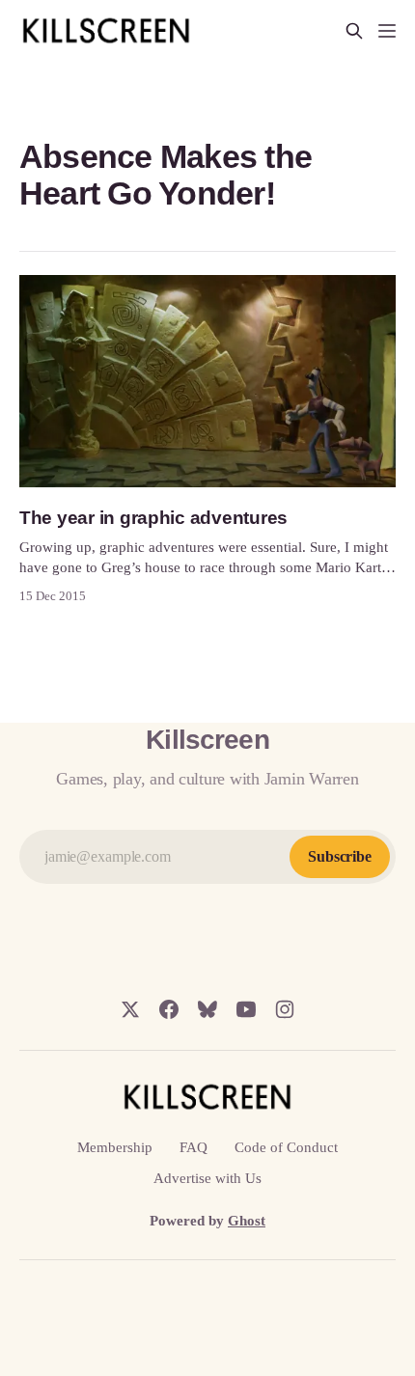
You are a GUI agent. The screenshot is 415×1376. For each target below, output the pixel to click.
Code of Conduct (286, 1147)
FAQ (194, 1147)
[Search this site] (354, 30)
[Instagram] (284, 1009)
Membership (114, 1147)
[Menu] (387, 30)
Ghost (246, 1220)
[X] (130, 1009)
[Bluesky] (207, 1009)
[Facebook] (169, 1009)
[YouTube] (246, 1009)
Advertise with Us (207, 1178)
